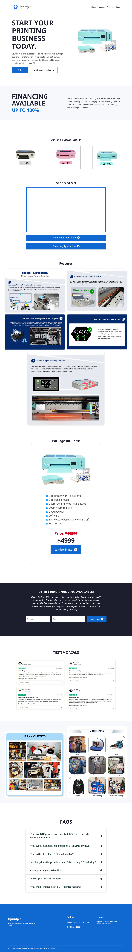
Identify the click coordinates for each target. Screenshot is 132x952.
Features (110, 7)
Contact (102, 7)
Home (93, 7)
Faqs (118, 7)
